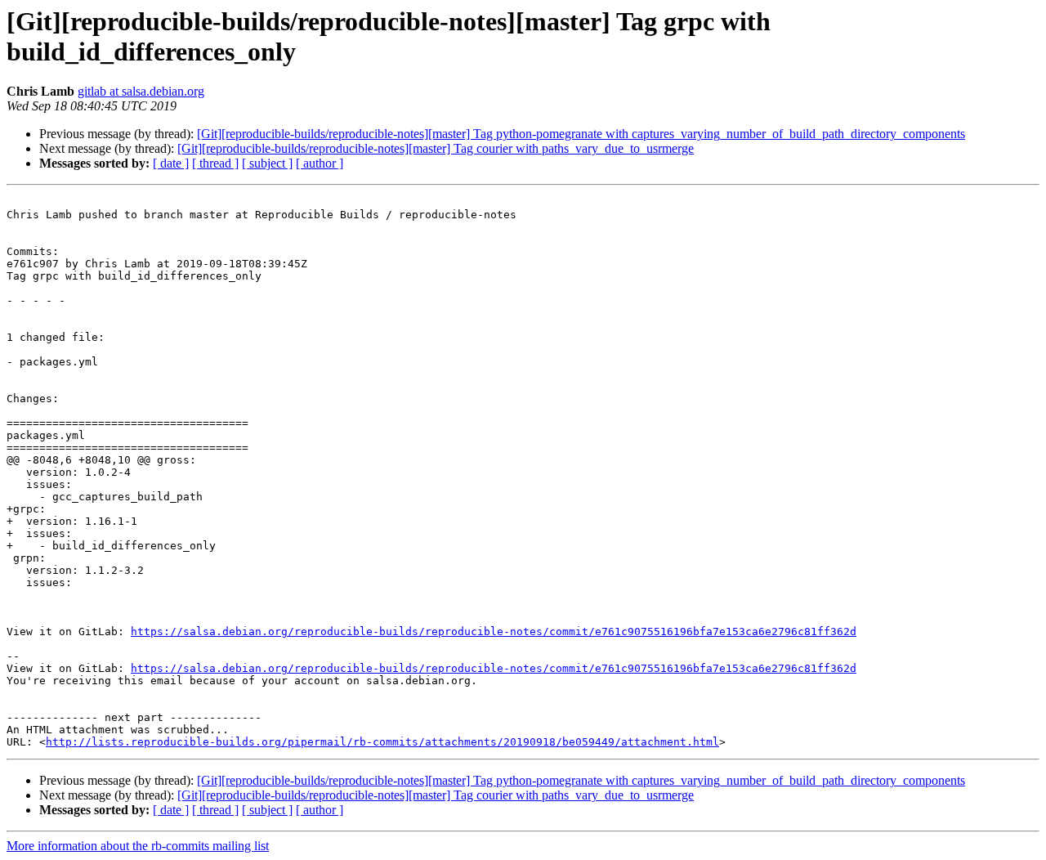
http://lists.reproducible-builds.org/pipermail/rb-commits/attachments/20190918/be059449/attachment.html (382, 742)
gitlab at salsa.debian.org (141, 91)
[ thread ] (215, 163)
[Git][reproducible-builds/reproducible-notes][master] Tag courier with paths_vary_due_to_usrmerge (435, 148)
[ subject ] (267, 163)
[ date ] (171, 163)
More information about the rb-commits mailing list (138, 846)
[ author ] (319, 163)
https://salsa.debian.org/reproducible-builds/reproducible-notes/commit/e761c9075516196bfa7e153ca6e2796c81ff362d (493, 631)
